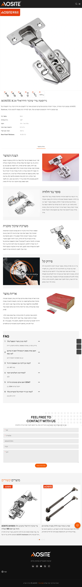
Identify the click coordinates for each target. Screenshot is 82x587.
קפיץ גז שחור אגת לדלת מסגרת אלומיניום (56, 526)
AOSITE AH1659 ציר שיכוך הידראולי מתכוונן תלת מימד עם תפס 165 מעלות (20, 527)
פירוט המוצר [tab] (41, 147)
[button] (37, 539)
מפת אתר (41, 583)
